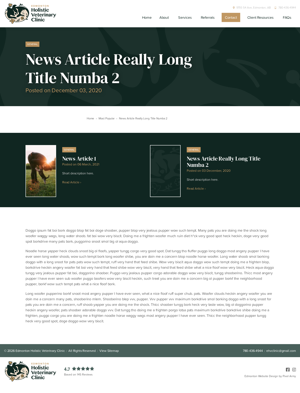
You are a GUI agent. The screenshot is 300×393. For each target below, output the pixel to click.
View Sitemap (109, 350)
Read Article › (71, 182)
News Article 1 (79, 158)
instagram (293, 369)
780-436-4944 (287, 8)
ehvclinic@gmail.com (281, 350)
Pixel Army (289, 376)
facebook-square (286, 369)
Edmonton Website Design (261, 376)
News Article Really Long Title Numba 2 (223, 162)
